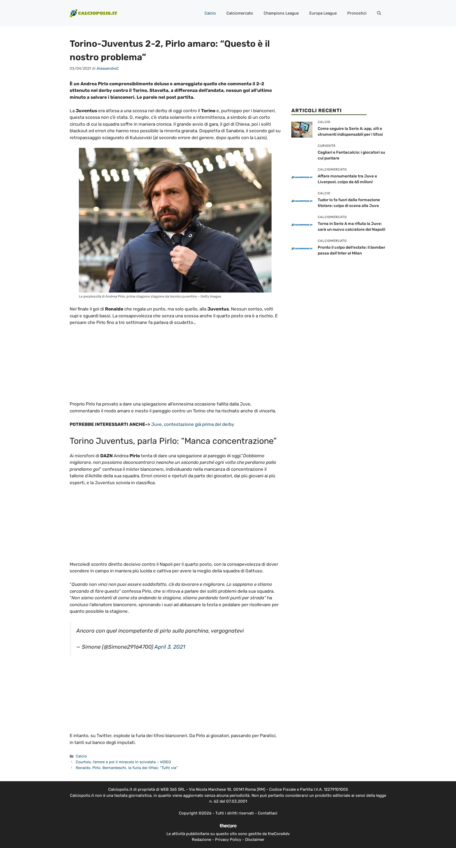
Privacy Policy (228, 839)
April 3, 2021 (169, 647)
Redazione (201, 839)
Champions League (281, 13)
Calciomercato (239, 13)
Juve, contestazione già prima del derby (192, 424)
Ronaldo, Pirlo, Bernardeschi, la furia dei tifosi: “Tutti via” (127, 767)
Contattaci (267, 813)
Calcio (210, 13)
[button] (379, 13)
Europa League (323, 13)
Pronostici (357, 13)
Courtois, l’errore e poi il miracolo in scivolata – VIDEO (123, 762)
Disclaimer (254, 839)
